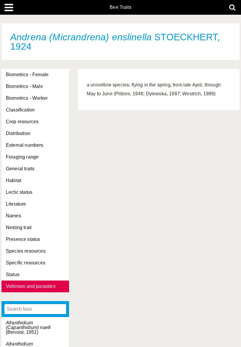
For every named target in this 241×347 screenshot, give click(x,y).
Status (12, 274)
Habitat (13, 180)
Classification (20, 109)
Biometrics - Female (27, 74)
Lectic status (19, 192)
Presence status (23, 239)
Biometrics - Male (24, 86)
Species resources (26, 250)
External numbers (24, 145)
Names (13, 215)
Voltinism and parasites (31, 286)
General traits (20, 168)
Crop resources (22, 121)
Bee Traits (120, 7)
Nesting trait (18, 227)
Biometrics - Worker (27, 98)
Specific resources (25, 262)
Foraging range (22, 156)
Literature (16, 203)
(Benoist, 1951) (28, 327)
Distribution (18, 133)
